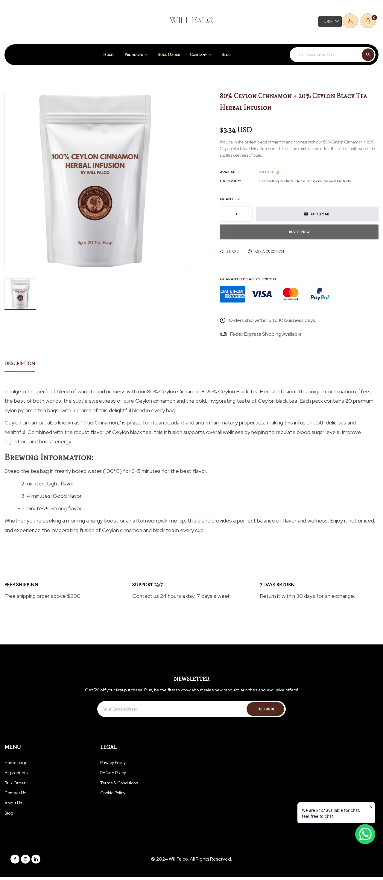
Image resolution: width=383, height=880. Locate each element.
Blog (8, 813)
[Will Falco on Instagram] (25, 859)
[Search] (368, 54)
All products (16, 772)
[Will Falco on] (35, 859)
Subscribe (265, 709)
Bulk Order (14, 783)
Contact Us (15, 792)
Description (19, 363)
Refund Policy (113, 772)
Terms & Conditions (119, 783)
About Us (13, 803)
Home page (16, 762)
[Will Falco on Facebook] (14, 859)
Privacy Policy (113, 762)
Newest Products (337, 181)
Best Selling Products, (276, 181)
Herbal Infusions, (309, 181)
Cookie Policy (112, 792)
